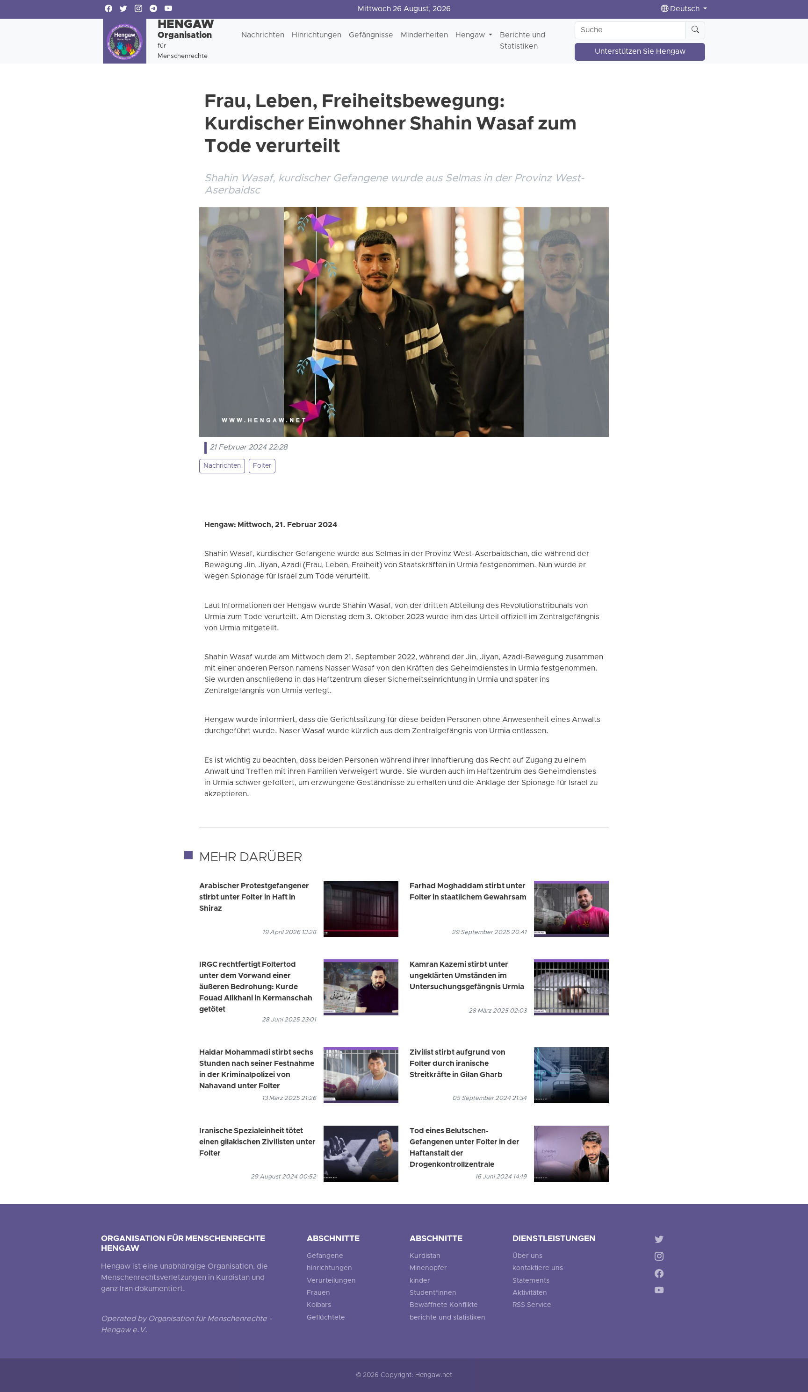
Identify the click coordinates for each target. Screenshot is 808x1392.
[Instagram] (661, 1257)
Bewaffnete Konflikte (444, 1305)
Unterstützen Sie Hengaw (640, 52)
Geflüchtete (326, 1317)
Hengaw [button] (471, 35)
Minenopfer (428, 1268)
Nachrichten (262, 35)
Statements (530, 1281)
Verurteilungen (331, 1281)
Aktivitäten (529, 1293)
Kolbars (319, 1305)
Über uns (527, 1256)
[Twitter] (661, 1241)
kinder (420, 1281)
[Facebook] (661, 1275)
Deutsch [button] (684, 9)
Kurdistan (425, 1256)
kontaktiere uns (537, 1268)
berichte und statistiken (447, 1317)
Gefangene (325, 1256)
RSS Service (531, 1305)
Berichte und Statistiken (522, 41)
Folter (262, 466)
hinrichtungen (329, 1268)
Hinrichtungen (316, 35)
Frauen (318, 1293)
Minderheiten (424, 35)
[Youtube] (661, 1292)
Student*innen (433, 1293)
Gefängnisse (371, 35)
